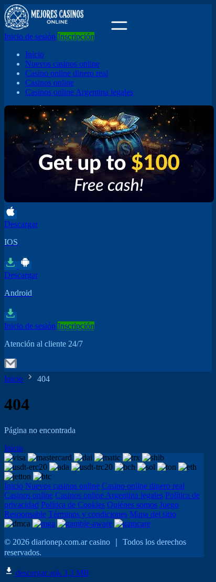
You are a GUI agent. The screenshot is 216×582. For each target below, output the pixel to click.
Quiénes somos (132, 504)
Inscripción (76, 36)
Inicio (34, 54)
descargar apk (51, 572)
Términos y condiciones (87, 514)
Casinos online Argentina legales (79, 92)
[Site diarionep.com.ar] (56, 27)
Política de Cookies (73, 504)
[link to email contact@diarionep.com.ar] (10, 366)
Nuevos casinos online (62, 63)
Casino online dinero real (66, 73)
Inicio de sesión (30, 36)
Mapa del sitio (152, 514)
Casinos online (49, 82)
